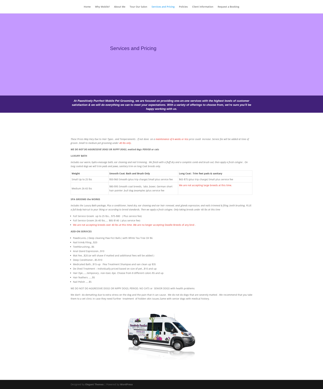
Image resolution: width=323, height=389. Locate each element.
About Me (119, 7)
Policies (183, 7)
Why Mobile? (102, 7)
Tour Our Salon (138, 7)
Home (87, 7)
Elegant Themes (94, 384)
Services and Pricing (163, 7)
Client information (202, 7)
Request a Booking (228, 7)
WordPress (126, 384)
